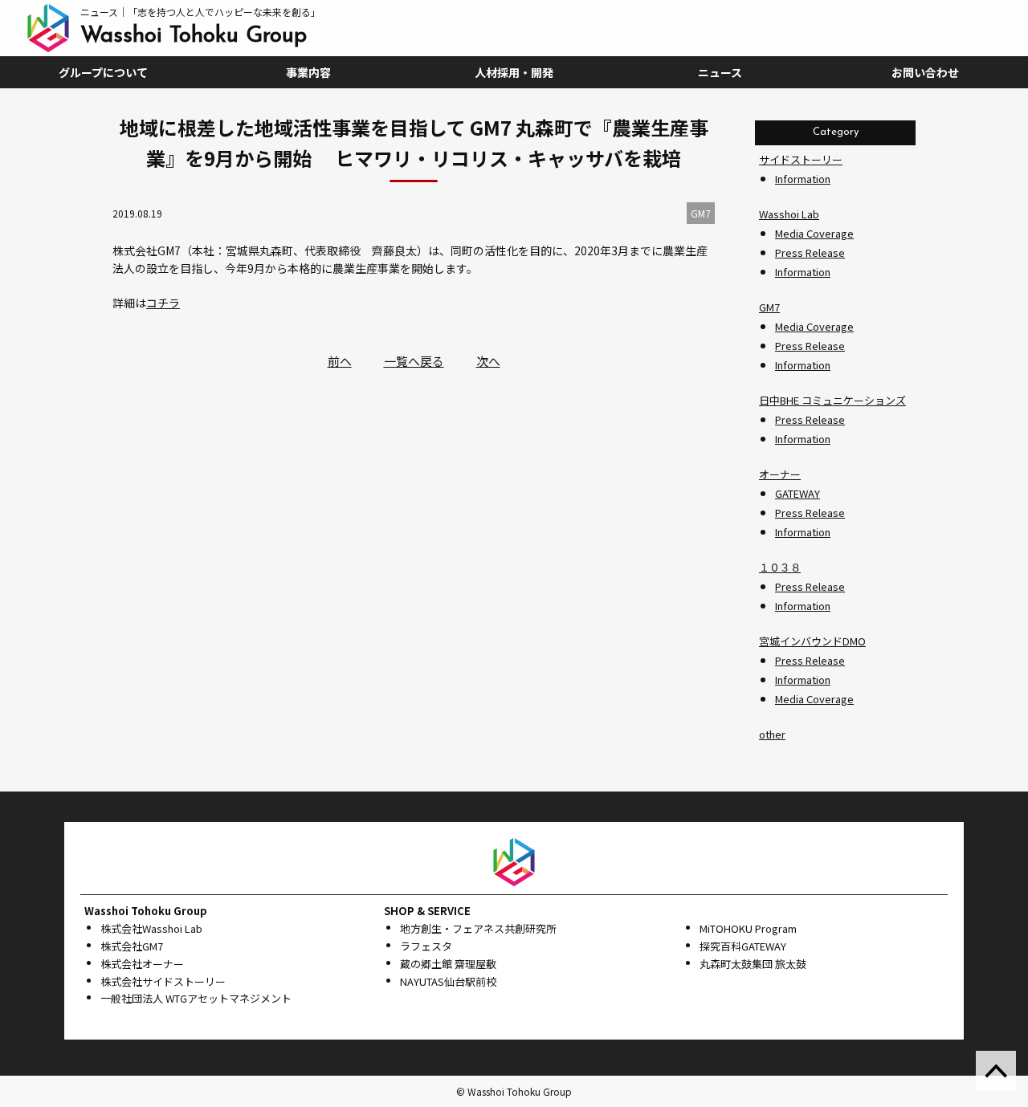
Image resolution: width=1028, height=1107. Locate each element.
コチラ (163, 303)
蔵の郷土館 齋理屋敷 (448, 963)
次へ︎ (488, 360)
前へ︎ (340, 360)
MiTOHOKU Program (748, 928)
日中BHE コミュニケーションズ (832, 400)
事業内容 (308, 72)
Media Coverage (814, 233)
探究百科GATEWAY (743, 946)
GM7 (769, 307)
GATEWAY (797, 493)
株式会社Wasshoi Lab (151, 928)
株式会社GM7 (131, 946)
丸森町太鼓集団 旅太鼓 (753, 963)
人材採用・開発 (514, 72)
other (772, 734)
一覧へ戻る (414, 360)
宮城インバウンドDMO (812, 641)
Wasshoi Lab (789, 214)
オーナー (780, 474)
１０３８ (780, 567)
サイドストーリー (800, 159)
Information (802, 178)
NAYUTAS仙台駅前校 (448, 981)
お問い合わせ (925, 72)
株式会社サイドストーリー (163, 981)
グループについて (103, 72)
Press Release (810, 252)
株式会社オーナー (142, 963)
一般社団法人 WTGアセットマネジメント (196, 998)
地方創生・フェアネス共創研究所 (478, 928)
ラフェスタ (426, 946)
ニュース (720, 72)
